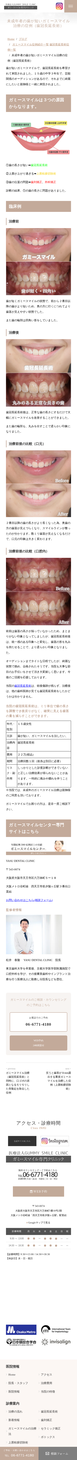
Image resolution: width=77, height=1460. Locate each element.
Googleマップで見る (39, 1222)
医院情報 (14, 1391)
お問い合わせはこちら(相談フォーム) (29, 900)
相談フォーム (59, 1453)
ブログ (23, 39)
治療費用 (46, 1383)
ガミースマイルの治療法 (22, 1431)
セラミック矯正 (51, 1428)
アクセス (46, 1374)
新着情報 (14, 1420)
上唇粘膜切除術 (18, 1442)
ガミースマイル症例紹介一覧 (30, 44)
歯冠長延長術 (22, 685)
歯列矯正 (46, 1420)
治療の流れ (15, 1411)
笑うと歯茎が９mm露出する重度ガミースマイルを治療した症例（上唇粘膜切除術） (58, 1080)
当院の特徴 (48, 1391)
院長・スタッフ (18, 1383)
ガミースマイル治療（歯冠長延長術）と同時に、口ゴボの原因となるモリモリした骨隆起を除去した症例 (18, 1082)
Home (11, 39)
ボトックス (48, 1437)
